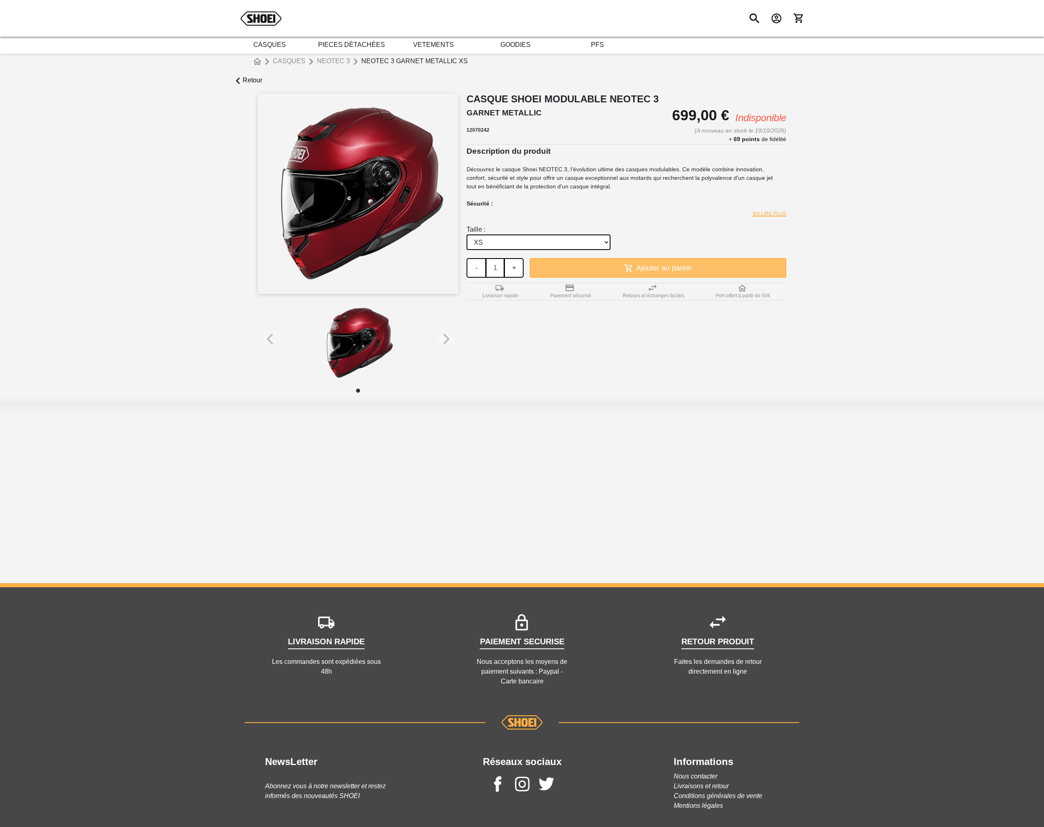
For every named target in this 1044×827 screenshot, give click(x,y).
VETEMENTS (433, 44)
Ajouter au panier (663, 268)
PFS (597, 44)
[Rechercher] (754, 18)
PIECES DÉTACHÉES (351, 44)
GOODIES (515, 44)
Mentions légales (698, 805)
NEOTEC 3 (333, 60)
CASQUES (269, 44)
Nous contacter (695, 776)
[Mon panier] (798, 18)
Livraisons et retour (701, 786)
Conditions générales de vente (718, 795)
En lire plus (769, 214)
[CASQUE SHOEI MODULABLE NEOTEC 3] (358, 343)
